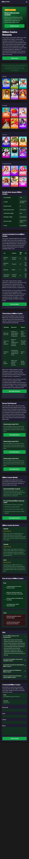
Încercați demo (14, 304)
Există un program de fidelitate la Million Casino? (12, 671)
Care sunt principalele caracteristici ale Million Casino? (13, 660)
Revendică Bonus (14, 435)
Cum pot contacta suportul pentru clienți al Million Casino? (12, 676)
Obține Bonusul (14, 26)
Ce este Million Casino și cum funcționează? (11, 636)
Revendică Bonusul (14, 391)
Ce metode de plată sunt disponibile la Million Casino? (13, 665)
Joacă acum (14, 58)
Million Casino (6, 2)
